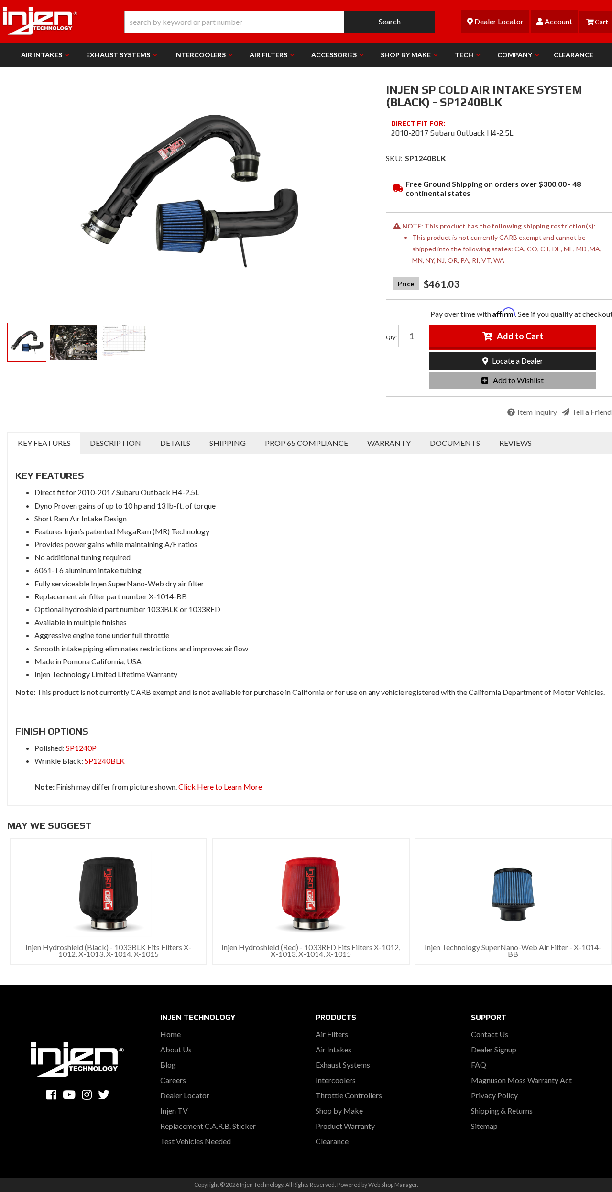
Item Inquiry (537, 411)
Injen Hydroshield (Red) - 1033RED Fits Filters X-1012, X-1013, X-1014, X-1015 (310, 950)
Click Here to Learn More (220, 786)
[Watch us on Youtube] (69, 1094)
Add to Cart (520, 336)
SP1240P (81, 747)
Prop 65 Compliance (306, 442)
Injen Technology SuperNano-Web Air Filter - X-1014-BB (513, 950)
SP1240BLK (105, 760)
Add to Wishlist (518, 380)
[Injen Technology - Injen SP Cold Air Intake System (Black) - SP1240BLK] (189, 191)
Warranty (389, 442)
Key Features (44, 442)
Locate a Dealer (517, 360)
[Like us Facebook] (51, 1094)
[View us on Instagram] (86, 1094)
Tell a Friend (592, 411)
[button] (279, 22)
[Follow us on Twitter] (104, 1094)
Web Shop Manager (392, 1184)
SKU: (394, 158)
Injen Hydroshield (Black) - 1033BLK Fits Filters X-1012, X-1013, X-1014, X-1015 (108, 950)
